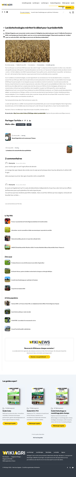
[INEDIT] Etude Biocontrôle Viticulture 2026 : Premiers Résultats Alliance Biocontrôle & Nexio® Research (37, 247)
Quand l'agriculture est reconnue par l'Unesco (24, 138)
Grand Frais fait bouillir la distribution (21, 329)
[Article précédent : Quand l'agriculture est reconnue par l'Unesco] (8, 137)
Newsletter (68, 7)
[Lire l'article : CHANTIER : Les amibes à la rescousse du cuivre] (7, 319)
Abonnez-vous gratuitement (38, 357)
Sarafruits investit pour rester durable (21, 312)
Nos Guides (48, 452)
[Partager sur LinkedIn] (4, 36)
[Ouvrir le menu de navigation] (73, 12)
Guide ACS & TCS (33, 411)
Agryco (63, 452)
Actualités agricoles (26, 3)
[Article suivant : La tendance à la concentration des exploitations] (69, 149)
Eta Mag (23, 135)
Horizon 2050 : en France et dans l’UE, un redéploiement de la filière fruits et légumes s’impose (35, 303)
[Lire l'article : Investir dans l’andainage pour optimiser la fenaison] (7, 279)
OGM (29, 124)
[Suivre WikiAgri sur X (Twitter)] (4, 12)
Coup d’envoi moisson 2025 (18, 288)
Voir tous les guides (38, 437)
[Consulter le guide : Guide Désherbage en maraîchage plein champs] (62, 395)
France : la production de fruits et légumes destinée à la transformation (29, 221)
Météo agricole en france (9, 461)
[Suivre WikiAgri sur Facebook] (2, 12)
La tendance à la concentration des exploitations (18, 150)
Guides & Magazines (55, 3)
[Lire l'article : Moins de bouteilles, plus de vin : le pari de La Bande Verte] (7, 238)
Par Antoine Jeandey (9, 65)
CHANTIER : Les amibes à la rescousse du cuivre (23, 320)
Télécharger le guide (10, 423)
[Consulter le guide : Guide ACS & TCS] (38, 395)
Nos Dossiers (6, 456)
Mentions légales (17, 467)
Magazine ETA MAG (7, 459)
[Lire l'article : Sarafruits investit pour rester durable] (7, 311)
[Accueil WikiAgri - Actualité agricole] (7, 4)
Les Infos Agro (44, 3)
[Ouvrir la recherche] (70, 12)
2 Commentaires (40, 65)
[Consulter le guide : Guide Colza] (14, 395)
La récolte (56, 452)
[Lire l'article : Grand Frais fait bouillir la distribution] (7, 328)
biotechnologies (20, 124)
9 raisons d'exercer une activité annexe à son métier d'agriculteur (27, 263)
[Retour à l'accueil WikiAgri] (14, 453)
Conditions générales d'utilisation (31, 467)
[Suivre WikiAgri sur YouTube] (7, 12)
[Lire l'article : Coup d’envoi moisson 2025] (7, 288)
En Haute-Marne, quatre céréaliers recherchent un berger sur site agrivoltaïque (31, 271)
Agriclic (72, 3)
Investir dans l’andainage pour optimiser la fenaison (44, 12)
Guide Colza (7, 411)
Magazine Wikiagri (16, 456)
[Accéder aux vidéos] (63, 7)
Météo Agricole (65, 3)
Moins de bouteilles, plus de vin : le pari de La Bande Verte (25, 239)
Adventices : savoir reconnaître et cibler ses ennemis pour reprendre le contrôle (31, 230)
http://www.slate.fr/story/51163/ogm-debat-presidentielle (29, 113)
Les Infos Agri (35, 3)
